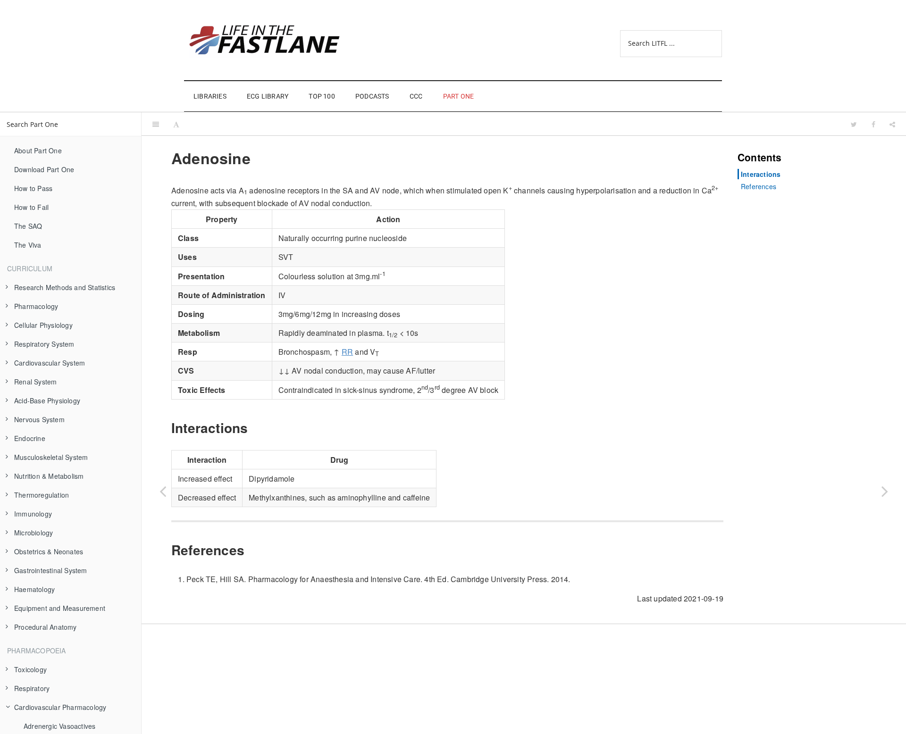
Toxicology (30, 669)
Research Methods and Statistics (64, 287)
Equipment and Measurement (59, 608)
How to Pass (33, 188)
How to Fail (31, 207)
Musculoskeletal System (51, 457)
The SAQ (28, 226)
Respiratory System (44, 344)
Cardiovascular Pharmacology (60, 707)
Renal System (35, 381)
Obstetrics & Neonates (48, 551)
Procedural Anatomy (45, 627)
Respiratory (32, 688)
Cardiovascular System (49, 362)
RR (347, 351)
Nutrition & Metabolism (49, 476)
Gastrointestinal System (50, 570)
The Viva (28, 245)
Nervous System (39, 419)
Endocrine (29, 438)
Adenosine (515, 124)
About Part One (38, 150)
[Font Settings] (176, 124)
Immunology (33, 513)
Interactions (760, 174)
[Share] (892, 124)
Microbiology (33, 532)
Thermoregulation (41, 495)
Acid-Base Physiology (47, 400)
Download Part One (44, 169)
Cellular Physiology (43, 325)
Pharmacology (36, 306)
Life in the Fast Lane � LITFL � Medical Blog (273, 40)
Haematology (34, 589)
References (758, 186)
